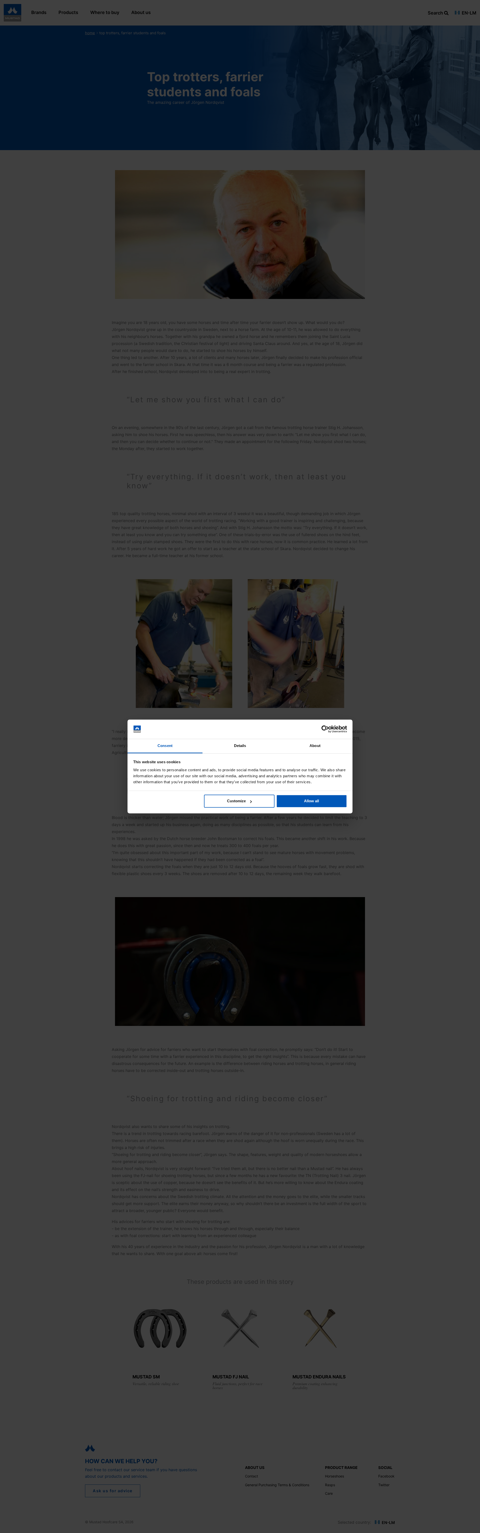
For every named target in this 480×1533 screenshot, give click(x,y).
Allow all (311, 801)
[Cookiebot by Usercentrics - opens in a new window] (325, 729)
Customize (236, 801)
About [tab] (315, 745)
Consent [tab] (165, 745)
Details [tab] (240, 745)
